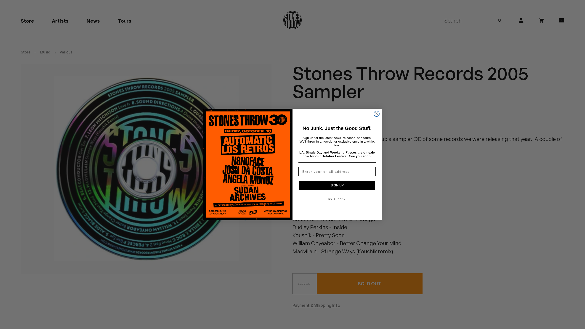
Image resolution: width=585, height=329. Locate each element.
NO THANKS (337, 199)
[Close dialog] (376, 114)
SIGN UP (337, 185)
